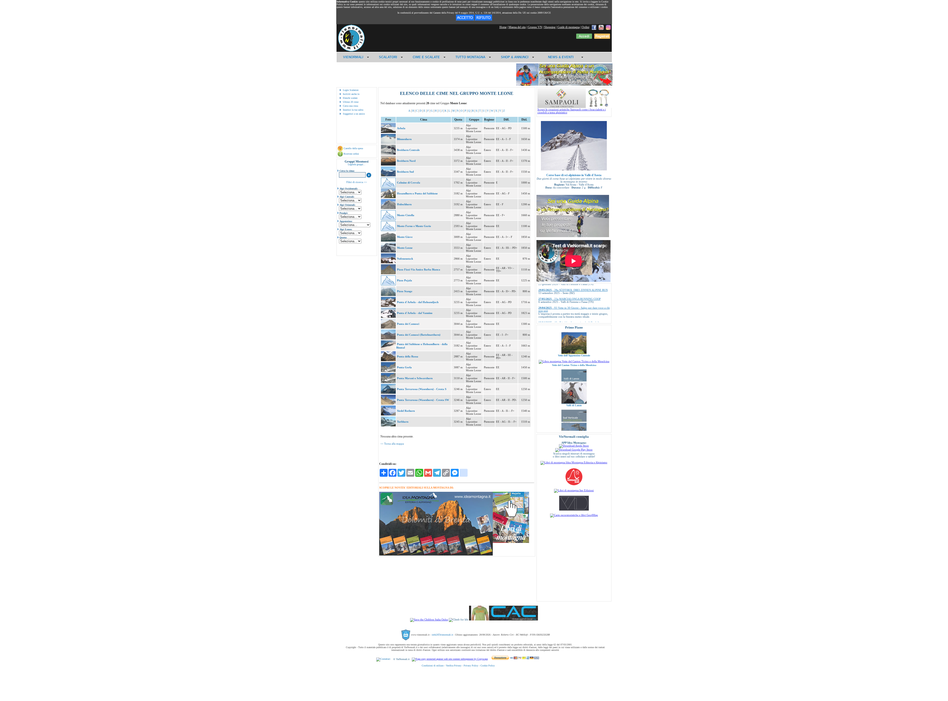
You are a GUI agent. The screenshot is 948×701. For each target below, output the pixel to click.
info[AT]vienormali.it (442, 634)
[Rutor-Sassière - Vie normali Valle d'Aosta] (573, 417)
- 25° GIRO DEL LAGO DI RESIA (565, 307)
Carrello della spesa (353, 148)
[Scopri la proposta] (572, 236)
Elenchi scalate (350, 98)
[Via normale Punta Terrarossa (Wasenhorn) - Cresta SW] (388, 403)
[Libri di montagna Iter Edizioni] (574, 490)
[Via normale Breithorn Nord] (388, 164)
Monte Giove (405, 236)
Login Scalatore (350, 90)
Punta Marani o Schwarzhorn (415, 378)
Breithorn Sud (405, 171)
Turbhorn (402, 421)
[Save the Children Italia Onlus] (429, 619)
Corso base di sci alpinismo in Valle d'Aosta (573, 175)
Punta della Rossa (407, 356)
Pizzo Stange (404, 291)
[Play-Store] (573, 449)
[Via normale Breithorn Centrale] (388, 153)
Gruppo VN (535, 27)
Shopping (549, 27)
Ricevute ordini (351, 153)
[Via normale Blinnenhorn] (388, 142)
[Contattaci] (383, 659)
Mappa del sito (517, 27)
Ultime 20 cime (350, 102)
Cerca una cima (350, 105)
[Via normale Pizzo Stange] (388, 295)
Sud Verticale (574, 412)
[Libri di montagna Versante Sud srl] (574, 484)
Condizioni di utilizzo (433, 665)
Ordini (585, 27)
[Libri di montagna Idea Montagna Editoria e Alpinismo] (573, 462)
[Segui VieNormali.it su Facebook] (594, 27)
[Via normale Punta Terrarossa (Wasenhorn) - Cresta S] (388, 392)
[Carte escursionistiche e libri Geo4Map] (574, 515)
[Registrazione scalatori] (602, 38)
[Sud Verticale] (574, 409)
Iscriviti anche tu (351, 94)
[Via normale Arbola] (388, 132)
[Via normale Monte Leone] (388, 251)
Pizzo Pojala (404, 280)
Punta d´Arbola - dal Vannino (415, 312)
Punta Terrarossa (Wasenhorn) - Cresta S (421, 389)
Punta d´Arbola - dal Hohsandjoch (417, 302)
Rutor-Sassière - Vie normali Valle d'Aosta (574, 421)
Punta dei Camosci (408, 323)
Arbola (401, 128)
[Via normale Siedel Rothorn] (388, 414)
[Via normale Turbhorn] (388, 425)
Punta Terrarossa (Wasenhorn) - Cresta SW (423, 399)
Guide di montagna (568, 27)
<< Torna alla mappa (392, 443)
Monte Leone (405, 247)
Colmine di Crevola (408, 182)
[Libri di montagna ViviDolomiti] (574, 509)
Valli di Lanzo (574, 371)
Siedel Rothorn (406, 410)
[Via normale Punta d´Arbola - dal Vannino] (388, 316)
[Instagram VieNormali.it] (608, 27)
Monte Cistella (405, 215)
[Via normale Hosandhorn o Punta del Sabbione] (388, 197)
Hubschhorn (404, 204)
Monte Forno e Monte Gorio (414, 226)
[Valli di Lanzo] (574, 369)
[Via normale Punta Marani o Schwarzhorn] (388, 382)
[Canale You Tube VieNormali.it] (601, 27)
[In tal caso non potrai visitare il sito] (483, 19)
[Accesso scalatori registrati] (584, 38)
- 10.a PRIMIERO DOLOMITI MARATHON (571, 316)
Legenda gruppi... (356, 164)
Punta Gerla (404, 367)
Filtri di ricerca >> (356, 182)
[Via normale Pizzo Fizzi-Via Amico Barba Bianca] (388, 273)
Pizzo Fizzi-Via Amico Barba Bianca (418, 269)
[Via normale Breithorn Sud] (388, 175)
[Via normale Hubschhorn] (388, 208)
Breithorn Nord (406, 160)
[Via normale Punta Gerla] (388, 371)
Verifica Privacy (453, 665)
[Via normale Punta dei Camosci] (388, 327)
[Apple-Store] (574, 445)
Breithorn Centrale (408, 149)
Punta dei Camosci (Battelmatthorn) (418, 334)
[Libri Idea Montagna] (436, 554)
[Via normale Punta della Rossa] (388, 360)
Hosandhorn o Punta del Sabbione (417, 193)
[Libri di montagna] (511, 542)
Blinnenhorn (404, 139)
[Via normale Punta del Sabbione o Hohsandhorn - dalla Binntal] (388, 349)
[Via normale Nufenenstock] (388, 262)
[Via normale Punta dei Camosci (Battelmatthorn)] (388, 338)
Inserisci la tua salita (353, 109)
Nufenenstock (405, 258)
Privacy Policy (471, 665)
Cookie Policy (487, 665)
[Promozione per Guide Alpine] (564, 84)
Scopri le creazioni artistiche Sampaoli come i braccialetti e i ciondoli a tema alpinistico (571, 111)
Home (503, 27)
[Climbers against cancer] (503, 619)
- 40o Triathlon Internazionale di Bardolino (570, 298)
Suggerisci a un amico (354, 113)
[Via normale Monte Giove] (388, 240)
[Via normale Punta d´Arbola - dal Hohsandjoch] (388, 306)
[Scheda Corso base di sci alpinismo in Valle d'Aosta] (574, 169)
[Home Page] (351, 50)
